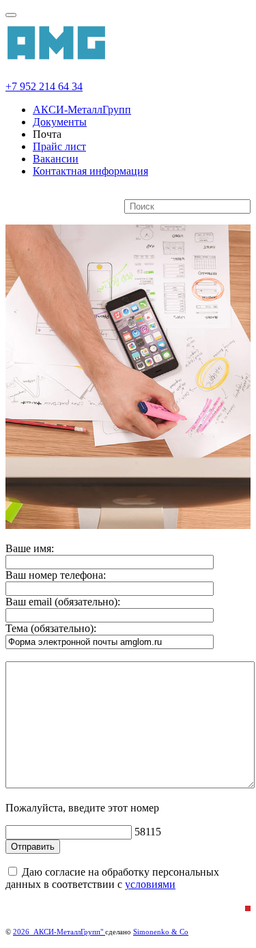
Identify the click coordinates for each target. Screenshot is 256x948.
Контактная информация (90, 171)
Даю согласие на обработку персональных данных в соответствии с (112, 878)
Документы (60, 122)
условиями (150, 884)
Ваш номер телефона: (55, 575)
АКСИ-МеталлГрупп (82, 109)
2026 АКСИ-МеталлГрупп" (59, 932)
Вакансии (56, 158)
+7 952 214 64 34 (44, 86)
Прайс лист (59, 146)
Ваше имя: (29, 548)
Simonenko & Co (160, 932)
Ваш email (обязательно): (62, 601)
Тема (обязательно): (50, 628)
